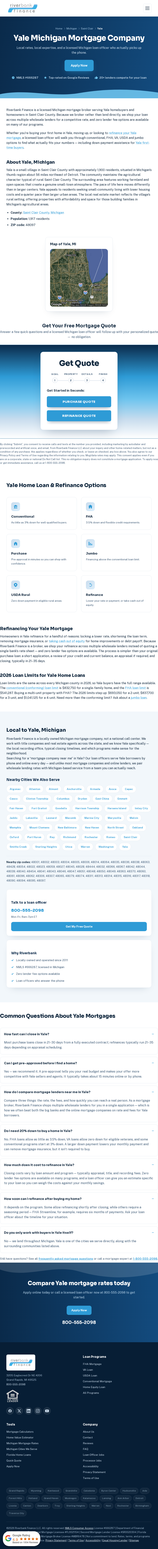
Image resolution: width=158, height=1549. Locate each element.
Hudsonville (129, 1490)
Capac (129, 789)
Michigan (71, 28)
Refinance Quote (79, 416)
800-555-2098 (27, 910)
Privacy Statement (94, 1472)
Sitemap (134, 1540)
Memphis (15, 827)
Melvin (134, 817)
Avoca (112, 789)
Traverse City (16, 1513)
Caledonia (89, 1490)
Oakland (137, 827)
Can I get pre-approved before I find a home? (40, 1063)
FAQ (85, 1449)
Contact (88, 1437)
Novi (108, 1505)
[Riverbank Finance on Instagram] (37, 1411)
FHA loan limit (135, 688)
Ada (144, 1490)
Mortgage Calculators (20, 1431)
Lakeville (32, 817)
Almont (53, 789)
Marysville (114, 817)
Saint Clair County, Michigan (43, 212)
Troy (57, 1505)
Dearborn (43, 1505)
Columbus (63, 798)
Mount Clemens (39, 827)
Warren (85, 846)
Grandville (71, 1490)
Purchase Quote (79, 402)
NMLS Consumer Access (79, 1528)
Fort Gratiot (39, 808)
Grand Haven (51, 1498)
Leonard (51, 817)
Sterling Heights (46, 846)
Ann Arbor (123, 1498)
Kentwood (53, 1490)
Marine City (91, 817)
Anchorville (74, 789)
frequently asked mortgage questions (66, 1258)
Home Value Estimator (20, 1437)
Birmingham (142, 1505)
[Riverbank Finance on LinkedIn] (28, 1411)
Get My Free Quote (79, 926)
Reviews (88, 1443)
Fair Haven (16, 808)
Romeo (110, 837)
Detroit (139, 1498)
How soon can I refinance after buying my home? (43, 1199)
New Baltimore (67, 827)
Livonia (13, 1505)
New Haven (92, 827)
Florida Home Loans (18, 1454)
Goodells (61, 808)
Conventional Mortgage (97, 1381)
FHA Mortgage (92, 1363)
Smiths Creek (18, 846)
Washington (106, 846)
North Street (116, 827)
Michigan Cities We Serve (21, 1449)
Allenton (34, 789)
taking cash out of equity (67, 641)
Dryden (82, 798)
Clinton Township (37, 798)
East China (102, 798)
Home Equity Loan (94, 1387)
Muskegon (70, 1498)
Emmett (122, 798)
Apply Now (79, 65)
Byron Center (108, 1490)
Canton (27, 1505)
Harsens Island (117, 808)
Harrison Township (87, 808)
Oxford (14, 837)
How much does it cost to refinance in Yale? (39, 1165)
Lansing (106, 1498)
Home (58, 28)
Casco (14, 798)
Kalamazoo (89, 1498)
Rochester (91, 837)
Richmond (69, 837)
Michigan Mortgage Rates (22, 1443)
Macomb (70, 817)
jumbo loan (139, 698)
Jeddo (13, 817)
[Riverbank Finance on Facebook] (10, 1411)
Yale (125, 846)
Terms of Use (91, 1478)
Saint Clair (87, 28)
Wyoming (36, 1490)
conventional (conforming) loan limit (32, 688)
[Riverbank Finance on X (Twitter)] (19, 1411)
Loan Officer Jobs (93, 1454)
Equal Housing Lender (115, 1540)
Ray (52, 837)
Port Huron (34, 837)
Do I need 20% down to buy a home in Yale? (38, 1131)
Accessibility (90, 1466)
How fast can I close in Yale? (26, 1034)
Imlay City (141, 808)
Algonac (15, 789)
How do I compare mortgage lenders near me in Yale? (47, 1092)
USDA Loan (90, 1375)
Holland (33, 1498)
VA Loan (88, 1369)
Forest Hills (15, 1498)
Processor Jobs (92, 1460)
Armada (95, 789)
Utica (68, 846)
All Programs (91, 1392)
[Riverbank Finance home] (22, 8)
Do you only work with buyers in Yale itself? (38, 1233)
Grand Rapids (16, 1490)
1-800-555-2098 (145, 1258)
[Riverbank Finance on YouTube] (47, 1411)
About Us (88, 1431)
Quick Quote (13, 1460)
